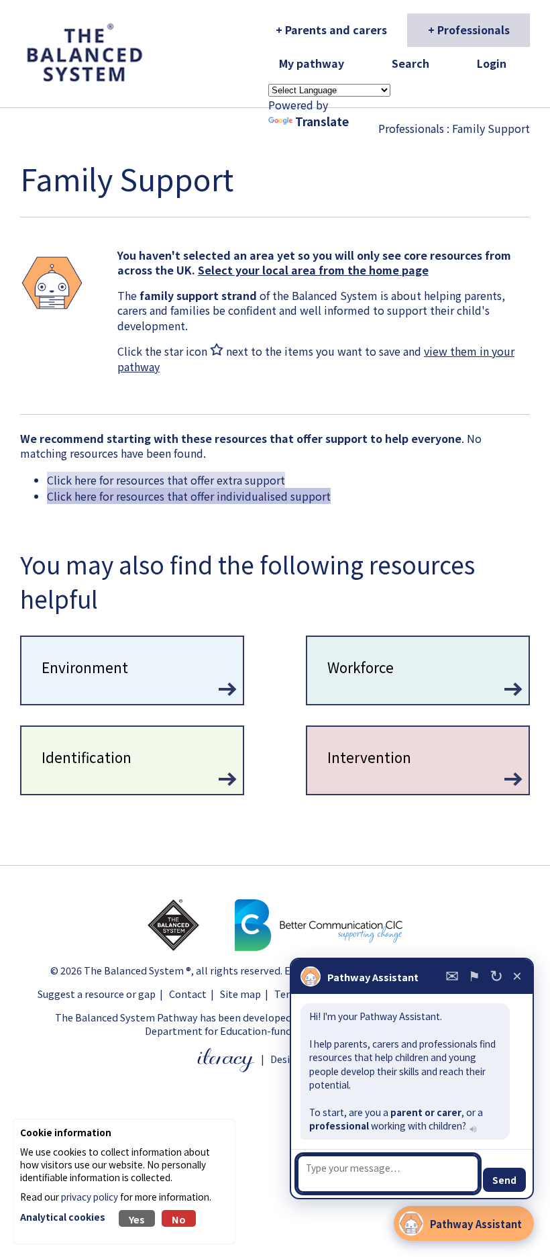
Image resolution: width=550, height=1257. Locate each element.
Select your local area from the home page (313, 270)
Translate (322, 121)
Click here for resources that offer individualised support (189, 496)
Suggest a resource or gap (97, 994)
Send (504, 1180)
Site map (240, 994)
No (179, 1219)
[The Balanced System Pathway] (190, 947)
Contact (188, 994)
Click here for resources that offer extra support (166, 480)
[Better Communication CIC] (318, 947)
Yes (137, 1219)
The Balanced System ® (137, 970)
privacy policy (89, 1196)
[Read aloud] (472, 1128)
